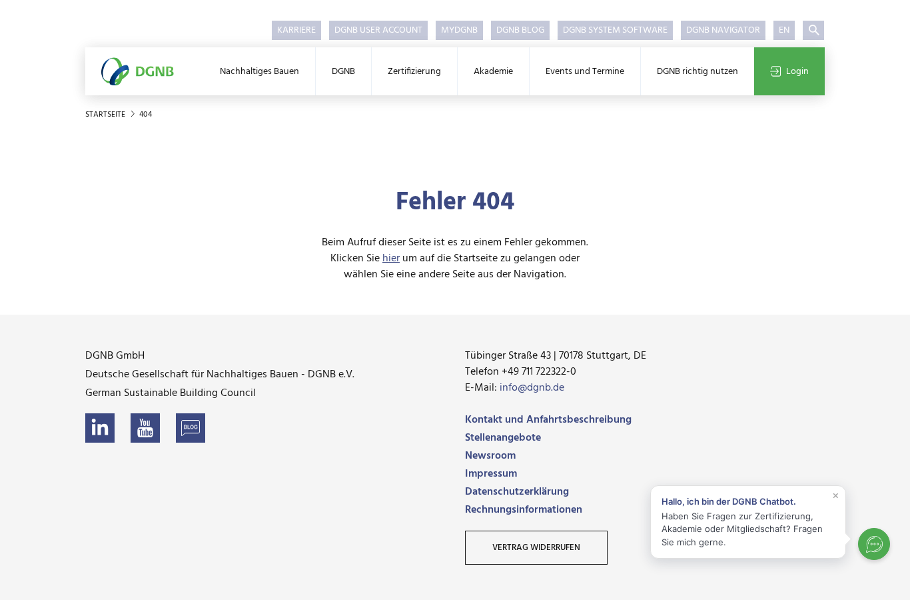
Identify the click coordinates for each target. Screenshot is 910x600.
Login (797, 71)
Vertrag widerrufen (536, 548)
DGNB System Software (615, 30)
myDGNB (459, 30)
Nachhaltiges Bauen (259, 71)
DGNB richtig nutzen (697, 71)
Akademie (493, 71)
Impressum (491, 474)
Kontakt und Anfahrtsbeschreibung (548, 420)
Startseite (106, 114)
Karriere (296, 30)
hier (391, 258)
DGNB (343, 71)
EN (784, 30)
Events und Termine (585, 71)
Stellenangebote (503, 438)
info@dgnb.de (532, 388)
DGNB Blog (520, 30)
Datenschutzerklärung (517, 492)
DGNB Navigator (723, 30)
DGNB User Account (378, 30)
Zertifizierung (414, 71)
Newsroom (490, 456)
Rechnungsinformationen (523, 510)
